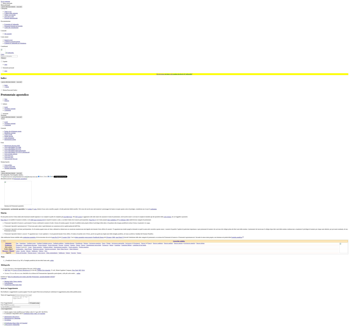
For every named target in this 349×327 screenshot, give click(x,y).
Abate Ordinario (73, 249)
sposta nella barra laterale (8, 6)
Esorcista (73, 253)
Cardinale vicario (31, 243)
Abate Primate (28, 249)
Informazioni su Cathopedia (12, 318)
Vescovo (143, 243)
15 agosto (64, 237)
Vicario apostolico (73, 247)
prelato (30, 209)
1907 (79, 270)
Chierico (41, 251)
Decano (78, 245)
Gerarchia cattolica (179, 241)
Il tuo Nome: (4, 305)
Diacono (28, 251)
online (39, 268)
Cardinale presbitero (58, 243)
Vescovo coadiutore (158, 243)
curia (35, 209)
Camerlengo (23, 243)
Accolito (23, 251)
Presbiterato (8, 245)
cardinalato (153, 209)
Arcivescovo (128, 243)
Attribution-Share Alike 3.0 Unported (34, 313)
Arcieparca (137, 243)
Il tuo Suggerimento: (6, 303)
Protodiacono (79, 243)
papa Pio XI (55, 237)
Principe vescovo (32, 253)
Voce (9, 270)
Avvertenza (7, 320)
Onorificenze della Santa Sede (13, 285)
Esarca (103, 243)
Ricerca (3, 58)
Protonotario (19, 245)
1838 (31, 220)
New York (75, 270)
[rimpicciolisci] (9, 177)
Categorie (3, 278)
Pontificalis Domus (98, 237)
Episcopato (8, 243)
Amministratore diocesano (30, 245)
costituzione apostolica (29, 237)
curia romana (167, 217)
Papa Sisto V (4, 220)
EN (6, 270)
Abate (58, 249)
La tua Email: (4, 307)
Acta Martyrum (67, 217)
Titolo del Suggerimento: (8, 295)
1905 (127, 220)
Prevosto (61, 245)
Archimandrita (19, 249)
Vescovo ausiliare (168, 243)
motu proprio (88, 237)
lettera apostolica (80, 237)
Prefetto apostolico (84, 247)
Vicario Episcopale (53, 245)
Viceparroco (105, 245)
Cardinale (39, 243)
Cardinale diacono (69, 243)
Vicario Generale (42, 245)
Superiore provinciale (50, 249)
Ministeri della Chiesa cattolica (13, 281)
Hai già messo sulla (174, 74)
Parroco (83, 245)
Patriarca (86, 243)
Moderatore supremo (38, 249)
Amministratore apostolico (60, 247)
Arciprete (66, 245)
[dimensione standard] (20, 177)
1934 (68, 237)
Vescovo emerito (178, 243)
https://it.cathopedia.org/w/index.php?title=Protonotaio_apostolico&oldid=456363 (31, 277)
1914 (83, 270)
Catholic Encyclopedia (43, 270)
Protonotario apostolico (20, 179)
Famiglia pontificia (236, 237)
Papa (17, 243)
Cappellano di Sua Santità (139, 245)
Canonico (72, 245)
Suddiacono (35, 251)
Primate (109, 243)
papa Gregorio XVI (39, 220)
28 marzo (109, 237)
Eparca (149, 243)
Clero (45, 251)
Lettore (18, 251)
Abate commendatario (52, 253)
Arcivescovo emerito (189, 243)
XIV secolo (78, 217)
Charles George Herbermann (21, 270)
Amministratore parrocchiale (93, 245)
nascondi (19, 6)
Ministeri (11, 251)
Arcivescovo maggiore (95, 243)
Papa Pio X (92, 220)
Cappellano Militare (126, 245)
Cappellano (117, 245)
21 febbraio (122, 220)
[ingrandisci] (32, 177)
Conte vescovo (41, 253)
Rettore (111, 245)
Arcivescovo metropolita (118, 243)
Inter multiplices (112, 220)
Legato (30, 247)
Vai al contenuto (5, 1)
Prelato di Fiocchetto (21, 253)
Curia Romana (8, 283)
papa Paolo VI (120, 237)
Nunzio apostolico (37, 247)
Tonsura (79, 253)
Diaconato (5, 251)
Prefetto (18, 247)
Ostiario (68, 253)
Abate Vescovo (64, 249)
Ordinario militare (48, 247)
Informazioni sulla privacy (11, 316)
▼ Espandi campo (34, 303)
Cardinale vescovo (47, 243)
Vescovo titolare (200, 243)
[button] (1, 3)
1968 (113, 237)
